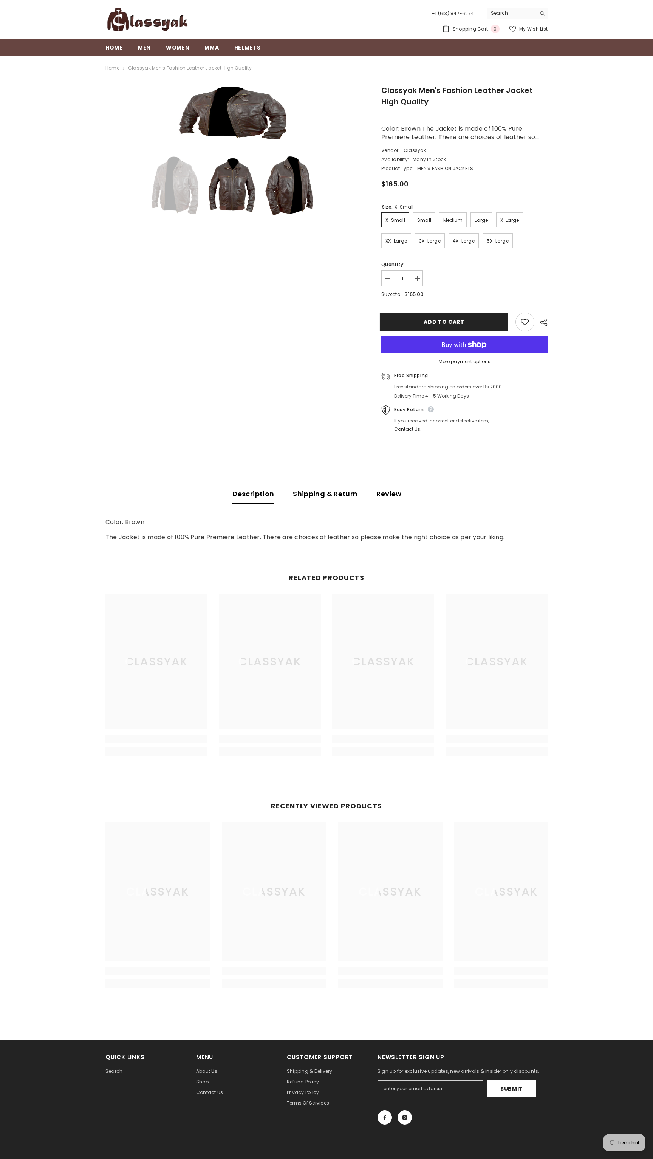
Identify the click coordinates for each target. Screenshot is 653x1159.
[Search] (517, 13)
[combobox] (511, 13)
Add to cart (445, 322)
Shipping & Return (325, 493)
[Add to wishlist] (524, 322)
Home (112, 68)
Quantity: (392, 264)
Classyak (415, 150)
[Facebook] (385, 1117)
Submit (511, 1088)
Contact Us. (407, 429)
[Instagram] (405, 1117)
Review (388, 493)
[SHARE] (541, 322)
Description (253, 493)
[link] (156, 739)
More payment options (465, 361)
